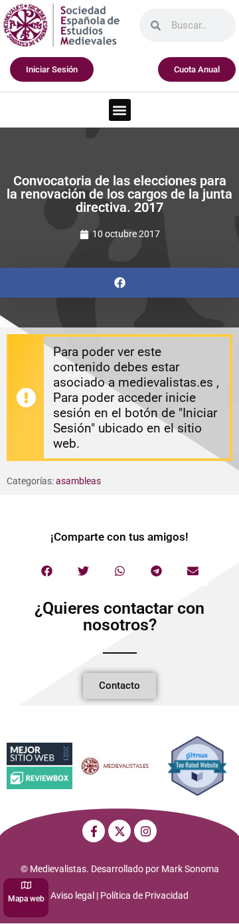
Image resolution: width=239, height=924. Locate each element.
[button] (120, 110)
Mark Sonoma (190, 869)
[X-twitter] (119, 831)
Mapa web (26, 898)
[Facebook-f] (93, 831)
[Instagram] (145, 831)
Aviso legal (72, 895)
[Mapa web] (26, 885)
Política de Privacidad (144, 895)
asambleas (78, 481)
